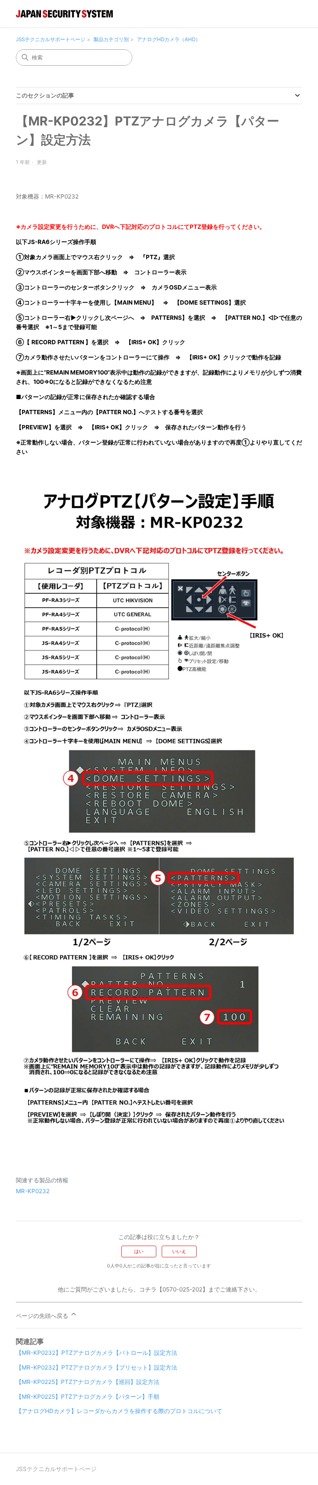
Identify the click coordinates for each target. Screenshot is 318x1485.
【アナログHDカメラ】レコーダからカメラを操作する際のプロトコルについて (119, 1411)
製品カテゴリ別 (111, 39)
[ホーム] (64, 14)
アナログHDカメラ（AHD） (168, 39)
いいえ (179, 1251)
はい (138, 1251)
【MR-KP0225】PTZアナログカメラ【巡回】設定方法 (87, 1382)
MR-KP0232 (33, 1191)
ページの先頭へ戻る (43, 1315)
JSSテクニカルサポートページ (50, 39)
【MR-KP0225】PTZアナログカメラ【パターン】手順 (87, 1396)
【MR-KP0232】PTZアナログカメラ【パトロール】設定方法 (96, 1352)
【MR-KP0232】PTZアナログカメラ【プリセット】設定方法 (96, 1367)
